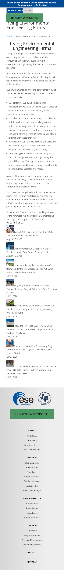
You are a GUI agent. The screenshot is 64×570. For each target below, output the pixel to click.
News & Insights (32, 449)
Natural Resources (32, 476)
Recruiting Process (32, 544)
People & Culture (32, 535)
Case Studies (32, 503)
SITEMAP (32, 562)
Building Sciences (32, 481)
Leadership (32, 440)
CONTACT (32, 552)
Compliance (32, 472)
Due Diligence (32, 463)
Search (28, 10)
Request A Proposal (32, 414)
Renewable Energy (32, 490)
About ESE (32, 436)
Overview (32, 530)
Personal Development (32, 540)
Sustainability (32, 486)
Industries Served (32, 445)
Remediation (32, 467)
